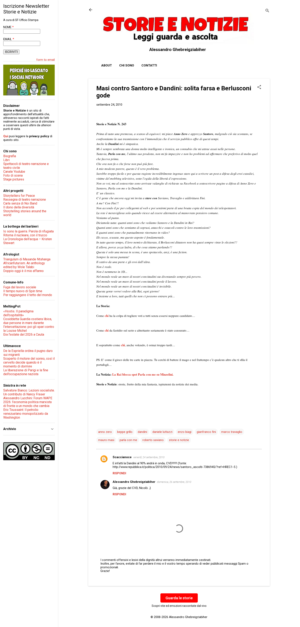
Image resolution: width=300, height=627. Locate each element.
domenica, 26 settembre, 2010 (174, 481)
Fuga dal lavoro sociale (19, 287)
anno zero (105, 432)
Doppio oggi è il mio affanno (23, 271)
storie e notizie (179, 440)
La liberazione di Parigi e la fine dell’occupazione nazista (25, 372)
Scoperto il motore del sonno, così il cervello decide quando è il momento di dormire (29, 362)
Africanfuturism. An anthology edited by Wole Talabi (24, 265)
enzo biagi (184, 432)
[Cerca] (267, 11)
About (106, 65)
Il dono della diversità (18, 207)
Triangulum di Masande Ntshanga (26, 259)
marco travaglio (231, 432)
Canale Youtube (14, 172)
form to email (45, 60)
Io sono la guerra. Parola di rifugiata (28, 231)
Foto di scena (13, 175)
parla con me (128, 440)
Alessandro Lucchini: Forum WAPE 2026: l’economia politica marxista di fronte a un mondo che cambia (27, 402)
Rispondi (119, 473)
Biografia (9, 156)
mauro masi (106, 440)
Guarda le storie (179, 598)
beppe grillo (124, 432)
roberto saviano (153, 440)
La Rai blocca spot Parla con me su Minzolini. (142, 374)
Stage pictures (13, 179)
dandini (142, 432)
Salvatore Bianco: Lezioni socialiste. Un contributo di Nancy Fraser (29, 392)
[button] (259, 87)
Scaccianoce (122, 457)
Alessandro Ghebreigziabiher (134, 482)
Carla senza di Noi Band (20, 203)
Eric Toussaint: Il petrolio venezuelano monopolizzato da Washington (25, 413)
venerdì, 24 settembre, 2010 (148, 457)
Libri (6, 160)
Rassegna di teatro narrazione (24, 199)
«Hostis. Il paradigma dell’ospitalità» (18, 313)
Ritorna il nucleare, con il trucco (25, 235)
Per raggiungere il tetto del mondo (27, 295)
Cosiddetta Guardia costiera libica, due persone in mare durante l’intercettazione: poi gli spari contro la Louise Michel (28, 325)
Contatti (149, 65)
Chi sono (126, 65)
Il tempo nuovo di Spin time (22, 291)
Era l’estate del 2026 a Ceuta (23, 334)
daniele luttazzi (162, 432)
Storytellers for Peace (19, 196)
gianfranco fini (206, 432)
